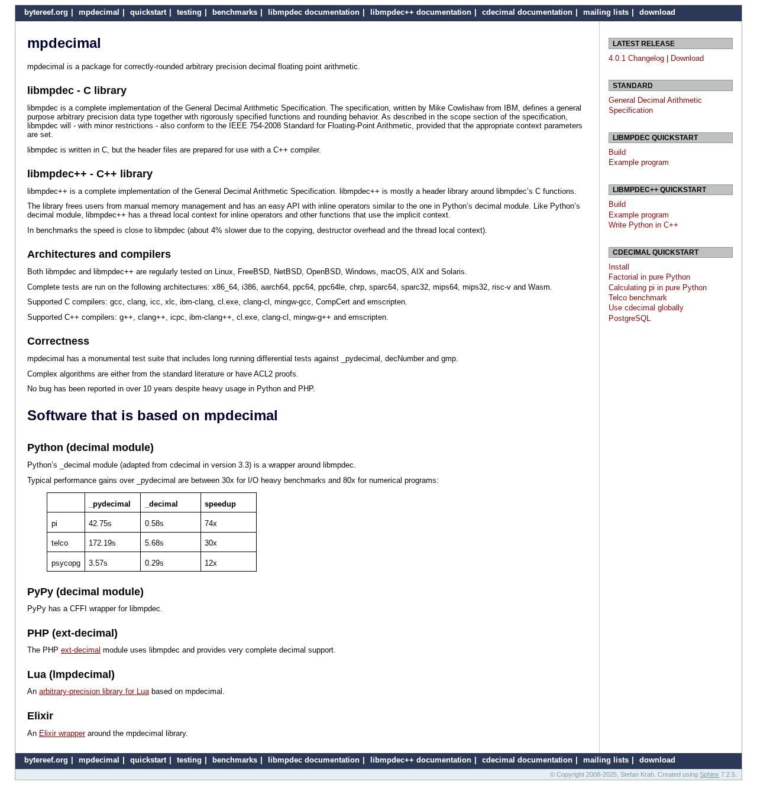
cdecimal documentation (527, 12)
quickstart (148, 12)
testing (189, 12)
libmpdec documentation (314, 12)
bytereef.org (46, 12)
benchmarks (234, 12)
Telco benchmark (638, 297)
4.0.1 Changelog (636, 58)
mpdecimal (99, 12)
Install (619, 266)
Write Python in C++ (643, 224)
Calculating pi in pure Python (658, 287)
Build (617, 152)
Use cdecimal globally (646, 307)
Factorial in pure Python (649, 277)
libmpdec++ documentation (420, 12)
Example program (639, 162)
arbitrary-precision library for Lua (94, 691)
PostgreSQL (630, 318)
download (657, 12)
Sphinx (709, 774)
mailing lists (606, 12)
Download (687, 58)
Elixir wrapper (62, 733)
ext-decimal (81, 649)
